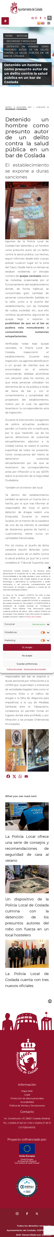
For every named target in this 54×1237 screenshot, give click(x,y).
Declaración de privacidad (35, 669)
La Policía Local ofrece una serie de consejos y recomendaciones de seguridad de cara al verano (27, 848)
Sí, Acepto (27, 647)
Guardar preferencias (27, 664)
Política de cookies (14, 669)
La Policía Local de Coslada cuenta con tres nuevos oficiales (27, 980)
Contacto (27, 1112)
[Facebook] (40, 18)
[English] (43, 23)
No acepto (27, 655)
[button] (49, 567)
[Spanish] (39, 23)
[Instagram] (36, 18)
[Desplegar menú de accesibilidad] (5, 21)
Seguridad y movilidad (16, 109)
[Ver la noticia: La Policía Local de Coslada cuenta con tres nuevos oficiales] (27, 954)
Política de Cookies (33, 617)
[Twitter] (45, 18)
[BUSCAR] (49, 18)
